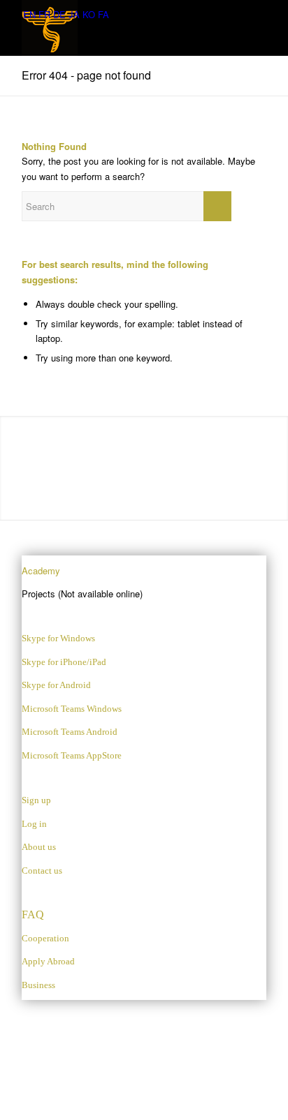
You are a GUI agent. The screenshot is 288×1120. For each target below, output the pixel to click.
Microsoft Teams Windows (72, 708)
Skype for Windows (58, 638)
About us (39, 847)
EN (29, 14)
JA (74, 14)
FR (44, 14)
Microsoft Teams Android (69, 731)
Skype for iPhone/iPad (64, 662)
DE (59, 14)
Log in (34, 824)
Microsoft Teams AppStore (72, 755)
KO (88, 14)
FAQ (33, 914)
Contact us (42, 870)
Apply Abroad (48, 961)
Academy (41, 570)
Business (38, 985)
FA (103, 14)
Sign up (36, 800)
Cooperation (45, 938)
